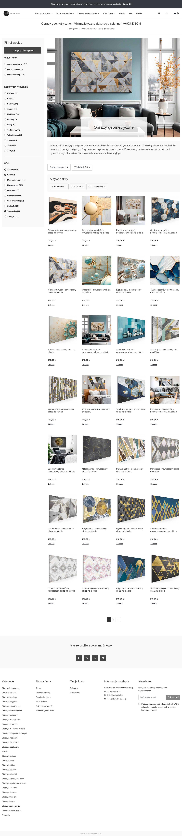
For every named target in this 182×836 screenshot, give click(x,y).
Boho (11, 175)
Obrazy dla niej (8, 760)
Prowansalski (14, 195)
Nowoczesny (15, 185)
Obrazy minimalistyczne (12, 711)
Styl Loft (13, 206)
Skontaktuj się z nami (45, 711)
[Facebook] (79, 658)
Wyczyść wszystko (22, 50)
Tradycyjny (13, 211)
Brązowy (12, 104)
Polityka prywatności (44, 706)
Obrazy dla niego (9, 756)
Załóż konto (75, 692)
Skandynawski (15, 201)
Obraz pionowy (15, 69)
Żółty (11, 151)
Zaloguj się (74, 688)
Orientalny (13, 190)
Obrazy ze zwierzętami (11, 810)
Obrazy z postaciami (10, 747)
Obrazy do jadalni (9, 770)
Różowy (12, 119)
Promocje (6, 815)
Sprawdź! (127, 4)
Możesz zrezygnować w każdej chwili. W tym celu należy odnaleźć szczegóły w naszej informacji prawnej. (160, 707)
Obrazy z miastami (9, 724)
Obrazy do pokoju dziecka (13, 779)
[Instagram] (103, 658)
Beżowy (12, 93)
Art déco (13, 169)
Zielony (12, 140)
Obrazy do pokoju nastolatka (14, 783)
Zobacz (51, 245)
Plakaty (5, 751)
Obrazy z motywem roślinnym (14, 733)
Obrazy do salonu (9, 697)
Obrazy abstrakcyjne (10, 688)
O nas (38, 688)
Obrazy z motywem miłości (13, 729)
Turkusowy (13, 130)
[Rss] (87, 658)
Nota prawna (41, 701)
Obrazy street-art (9, 797)
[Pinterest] (95, 658)
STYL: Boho (77, 186)
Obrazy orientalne (9, 792)
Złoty (11, 145)
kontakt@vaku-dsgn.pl (115, 699)
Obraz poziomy (16, 75)
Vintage (12, 216)
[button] (176, 13)
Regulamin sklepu (43, 697)
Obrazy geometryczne (11, 706)
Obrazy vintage (8, 801)
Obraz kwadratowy (17, 64)
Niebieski (13, 114)
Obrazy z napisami (9, 738)
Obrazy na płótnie (88, 29)
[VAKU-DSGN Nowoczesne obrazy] (11, 13)
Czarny (12, 109)
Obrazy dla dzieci (9, 692)
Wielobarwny (14, 135)
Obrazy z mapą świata (11, 720)
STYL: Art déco (59, 186)
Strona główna (73, 29)
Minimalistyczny (16, 180)
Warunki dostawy (43, 692)
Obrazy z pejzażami (10, 742)
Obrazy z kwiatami (9, 715)
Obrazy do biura (8, 765)
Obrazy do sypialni (9, 701)
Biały (10, 98)
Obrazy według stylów (11, 806)
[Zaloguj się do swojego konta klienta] (167, 13)
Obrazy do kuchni (9, 774)
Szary (11, 125)
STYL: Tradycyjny (97, 186)
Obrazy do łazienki (9, 788)
